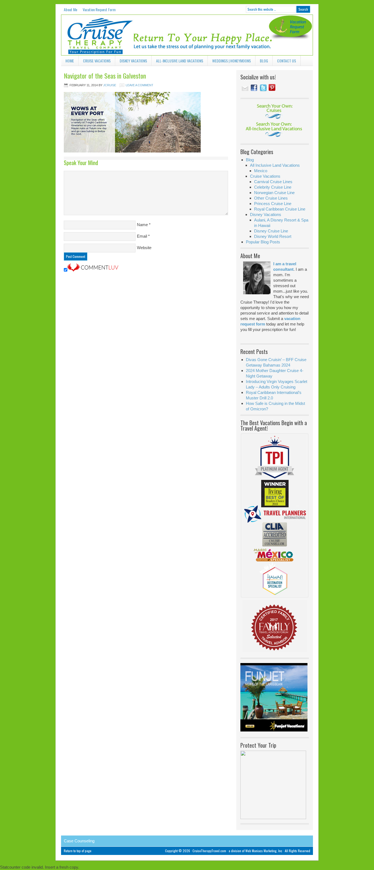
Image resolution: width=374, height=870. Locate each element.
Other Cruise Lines (271, 198)
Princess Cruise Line (272, 203)
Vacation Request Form (99, 9)
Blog (264, 61)
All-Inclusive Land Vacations (177, 62)
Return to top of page (77, 850)
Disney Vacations (131, 62)
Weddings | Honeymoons (231, 61)
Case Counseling (79, 841)
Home (69, 61)
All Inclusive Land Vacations (275, 165)
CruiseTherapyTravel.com (209, 850)
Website (144, 247)
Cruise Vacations (95, 62)
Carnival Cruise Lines (273, 181)
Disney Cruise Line (271, 231)
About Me (70, 9)
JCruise (109, 85)
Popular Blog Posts (263, 242)
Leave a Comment (139, 85)
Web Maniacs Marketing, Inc (263, 850)
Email (142, 236)
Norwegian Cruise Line (274, 192)
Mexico (260, 170)
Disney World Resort (272, 236)
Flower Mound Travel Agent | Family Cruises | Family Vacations (102, 35)
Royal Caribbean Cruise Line (279, 209)
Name (142, 224)
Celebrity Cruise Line (272, 187)
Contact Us (286, 61)
